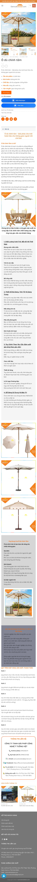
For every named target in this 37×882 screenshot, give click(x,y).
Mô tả (7, 129)
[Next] (32, 29)
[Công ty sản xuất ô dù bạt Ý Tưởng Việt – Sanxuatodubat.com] (18, 5)
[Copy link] (15, 119)
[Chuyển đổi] (3, 129)
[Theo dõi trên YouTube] (6, 839)
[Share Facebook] (3, 119)
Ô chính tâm (24, 56)
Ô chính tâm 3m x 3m (7, 805)
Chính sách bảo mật (7, 826)
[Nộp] (34, 5)
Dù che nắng (14, 56)
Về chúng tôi (5, 820)
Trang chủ (4, 56)
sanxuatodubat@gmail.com (22, 759)
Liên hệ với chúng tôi (7, 829)
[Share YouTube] (11, 119)
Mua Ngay (6, 92)
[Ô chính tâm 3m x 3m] (9, 794)
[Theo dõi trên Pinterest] (4, 839)
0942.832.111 (24, 751)
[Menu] (2, 5)
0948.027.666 (25, 755)
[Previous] (4, 29)
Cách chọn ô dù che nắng (26, 805)
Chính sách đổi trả (7, 823)
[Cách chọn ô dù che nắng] (27, 794)
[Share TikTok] (7, 119)
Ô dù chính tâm (8, 112)
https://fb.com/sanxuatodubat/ (24, 763)
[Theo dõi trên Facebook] (2, 839)
